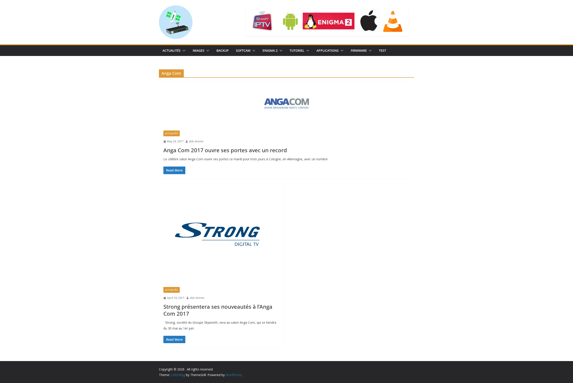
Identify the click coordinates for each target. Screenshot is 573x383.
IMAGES (198, 50)
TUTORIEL (297, 50)
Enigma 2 (270, 50)
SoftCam (243, 50)
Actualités (171, 50)
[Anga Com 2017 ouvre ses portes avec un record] (286, 103)
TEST (382, 50)
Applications (327, 50)
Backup (222, 50)
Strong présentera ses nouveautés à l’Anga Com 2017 (217, 310)
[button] (183, 50)
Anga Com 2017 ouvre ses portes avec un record (225, 150)
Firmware (359, 50)
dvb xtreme (196, 141)
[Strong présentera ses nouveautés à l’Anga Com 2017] (221, 233)
